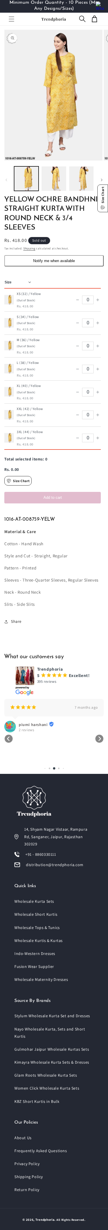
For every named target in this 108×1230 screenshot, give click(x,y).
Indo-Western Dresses (34, 953)
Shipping (29, 248)
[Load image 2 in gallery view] (53, 178)
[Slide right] (101, 180)
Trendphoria (45, 1220)
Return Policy (26, 1189)
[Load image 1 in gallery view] (26, 178)
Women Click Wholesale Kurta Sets (46, 1088)
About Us (23, 1137)
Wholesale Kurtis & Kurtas (38, 940)
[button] (11, 19)
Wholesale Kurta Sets (34, 901)
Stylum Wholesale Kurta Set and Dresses (52, 1015)
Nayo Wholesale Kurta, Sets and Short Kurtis (49, 1032)
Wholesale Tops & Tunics (37, 927)
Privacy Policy (26, 1163)
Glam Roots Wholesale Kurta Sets (45, 1075)
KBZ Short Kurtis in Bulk (36, 1101)
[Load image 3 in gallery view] (81, 178)
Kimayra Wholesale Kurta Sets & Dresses (51, 1062)
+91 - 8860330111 (40, 854)
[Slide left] (6, 180)
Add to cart (52, 497)
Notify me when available (54, 261)
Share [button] (16, 621)
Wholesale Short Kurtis (35, 914)
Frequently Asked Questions (40, 1150)
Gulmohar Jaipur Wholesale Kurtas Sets (51, 1049)
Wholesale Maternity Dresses (41, 979)
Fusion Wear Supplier (34, 966)
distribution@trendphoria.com (55, 864)
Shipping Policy (28, 1176)
